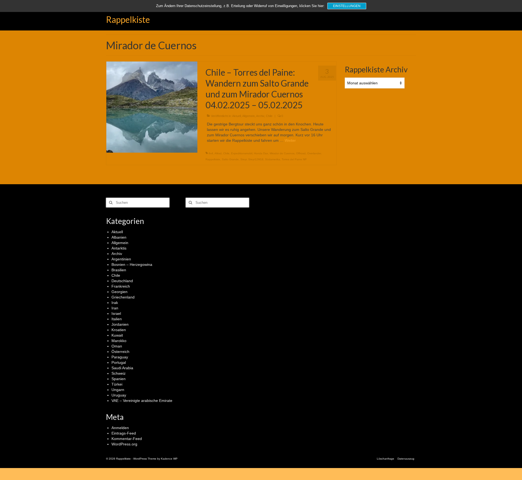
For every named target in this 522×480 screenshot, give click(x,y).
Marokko (118, 341)
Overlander (314, 153)
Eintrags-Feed (123, 433)
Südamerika (272, 159)
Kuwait (117, 335)
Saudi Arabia (122, 368)
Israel (116, 313)
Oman (116, 346)
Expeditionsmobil (241, 153)
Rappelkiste (128, 19)
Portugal (118, 362)
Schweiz (118, 373)
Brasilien (118, 270)
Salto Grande (230, 159)
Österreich (120, 351)
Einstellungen (347, 6)
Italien (116, 319)
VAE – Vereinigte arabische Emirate (141, 400)
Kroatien (118, 330)
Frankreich (120, 286)
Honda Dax (261, 153)
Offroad (301, 153)
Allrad (218, 153)
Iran (114, 308)
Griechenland (123, 297)
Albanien (118, 237)
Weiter (290, 140)
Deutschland (122, 281)
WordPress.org (124, 444)
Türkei (116, 384)
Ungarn (117, 389)
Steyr (243, 159)
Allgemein (248, 116)
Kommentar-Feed (126, 438)
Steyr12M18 (255, 159)
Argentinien (121, 259)
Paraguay (119, 357)
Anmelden (120, 428)
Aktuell (236, 116)
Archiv (260, 116)
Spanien (118, 379)
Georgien (119, 292)
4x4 (211, 153)
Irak (114, 302)
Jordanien (120, 324)
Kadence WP (169, 458)
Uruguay (118, 395)
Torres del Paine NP (294, 159)
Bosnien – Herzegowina (131, 264)
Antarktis (118, 248)
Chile (269, 116)
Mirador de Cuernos (282, 153)
